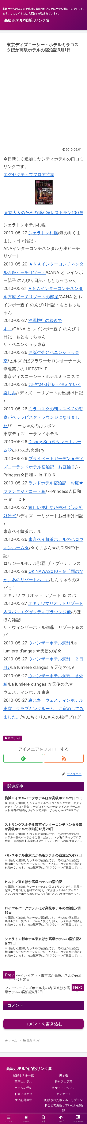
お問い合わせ (23, 1094)
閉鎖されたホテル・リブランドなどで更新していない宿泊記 (63, 1105)
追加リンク (14, 738)
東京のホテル (23, 1081)
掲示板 (63, 1075)
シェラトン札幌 (43, 232)
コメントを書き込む (43, 1023)
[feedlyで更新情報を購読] (23, 758)
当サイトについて (63, 1087)
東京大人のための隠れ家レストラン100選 (43, 212)
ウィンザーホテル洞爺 (49, 642)
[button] (78, 786)
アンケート (63, 1094)
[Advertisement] (43, 99)
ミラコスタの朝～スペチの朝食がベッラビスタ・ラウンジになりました (43, 417)
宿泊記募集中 (23, 1100)
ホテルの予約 (23, 1087)
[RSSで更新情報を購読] (64, 758)
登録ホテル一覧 (23, 1075)
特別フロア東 (63, 1081)
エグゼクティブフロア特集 (29, 174)
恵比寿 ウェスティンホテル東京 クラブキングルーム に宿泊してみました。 (43, 709)
